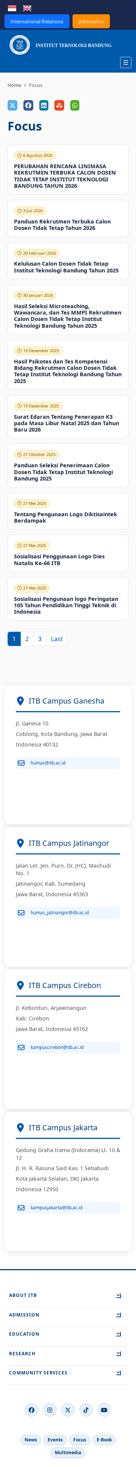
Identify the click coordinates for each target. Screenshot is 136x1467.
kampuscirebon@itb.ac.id (57, 1047)
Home (14, 85)
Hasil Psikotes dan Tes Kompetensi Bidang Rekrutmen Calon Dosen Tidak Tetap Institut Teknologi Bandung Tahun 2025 (68, 371)
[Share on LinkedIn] (43, 105)
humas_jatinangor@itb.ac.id (60, 912)
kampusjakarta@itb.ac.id (56, 1207)
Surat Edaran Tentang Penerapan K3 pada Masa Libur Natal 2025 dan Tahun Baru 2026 (66, 423)
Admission (91, 21)
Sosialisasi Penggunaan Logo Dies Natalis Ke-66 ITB (59, 559)
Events (55, 1440)
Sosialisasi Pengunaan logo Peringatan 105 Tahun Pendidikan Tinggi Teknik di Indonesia (66, 605)
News (31, 1440)
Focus (79, 1440)
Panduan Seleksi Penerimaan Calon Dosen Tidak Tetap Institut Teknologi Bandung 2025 (63, 472)
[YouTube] (104, 1410)
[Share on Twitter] (12, 105)
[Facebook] (32, 1410)
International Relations (37, 21)
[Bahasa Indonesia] (12, 7)
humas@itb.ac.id (48, 763)
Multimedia (68, 1452)
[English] (27, 7)
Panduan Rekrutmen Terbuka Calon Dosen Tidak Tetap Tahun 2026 (62, 224)
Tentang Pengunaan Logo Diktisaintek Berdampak (65, 517)
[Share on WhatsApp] (74, 105)
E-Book (104, 1440)
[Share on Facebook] (28, 105)
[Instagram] (50, 1410)
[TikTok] (86, 1410)
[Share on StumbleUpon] (59, 105)
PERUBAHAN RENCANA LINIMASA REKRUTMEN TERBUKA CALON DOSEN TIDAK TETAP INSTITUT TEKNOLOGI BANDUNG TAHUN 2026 (65, 176)
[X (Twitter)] (68, 1410)
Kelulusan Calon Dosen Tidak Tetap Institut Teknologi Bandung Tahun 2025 (66, 267)
